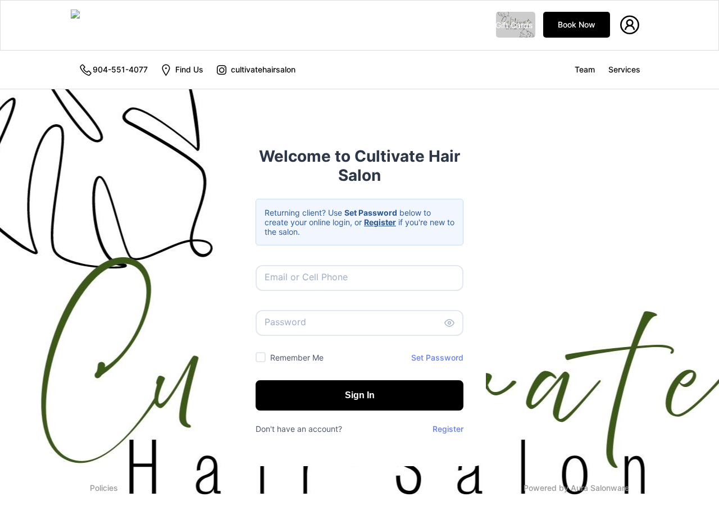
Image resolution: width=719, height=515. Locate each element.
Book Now (576, 24)
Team (585, 69)
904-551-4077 (120, 69)
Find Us (188, 69)
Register (448, 429)
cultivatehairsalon (262, 69)
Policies (104, 488)
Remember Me (297, 357)
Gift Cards (514, 25)
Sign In (360, 395)
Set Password (437, 357)
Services (624, 69)
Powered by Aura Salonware (576, 488)
